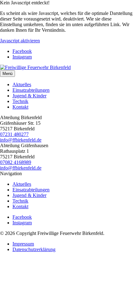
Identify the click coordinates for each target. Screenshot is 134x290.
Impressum (23, 243)
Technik (20, 101)
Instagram (22, 56)
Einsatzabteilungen (31, 90)
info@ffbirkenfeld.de (20, 140)
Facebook (22, 51)
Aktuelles (21, 84)
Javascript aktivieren (20, 40)
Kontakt (20, 107)
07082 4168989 (15, 162)
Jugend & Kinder (29, 95)
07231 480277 (14, 134)
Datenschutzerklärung (33, 249)
